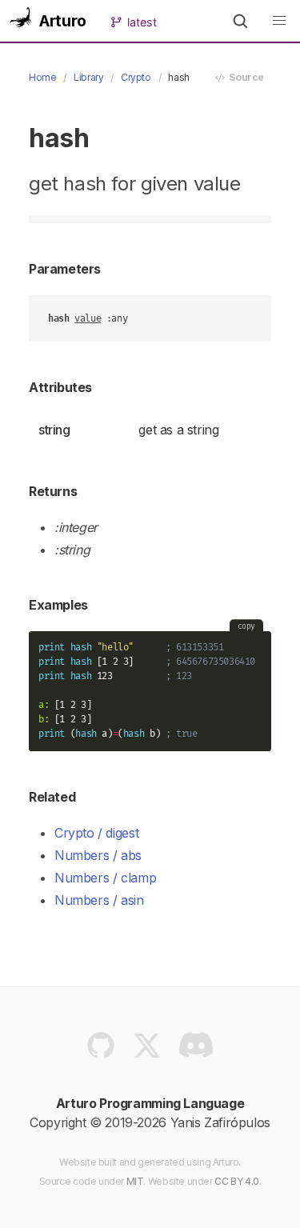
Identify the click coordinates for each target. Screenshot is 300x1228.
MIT (135, 1181)
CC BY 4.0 (236, 1181)
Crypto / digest (96, 833)
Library (88, 77)
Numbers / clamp (105, 878)
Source (244, 77)
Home (42, 77)
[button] (240, 21)
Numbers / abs (98, 855)
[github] (101, 1050)
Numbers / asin (99, 900)
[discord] (194, 1050)
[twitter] (147, 1050)
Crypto (136, 77)
